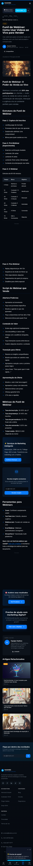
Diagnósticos (21, 801)
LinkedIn (16, 651)
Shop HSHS (4, 805)
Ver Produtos (15, 602)
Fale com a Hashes (14, 544)
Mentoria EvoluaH (6, 792)
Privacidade (4, 819)
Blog (10, 16)
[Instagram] (3, 783)
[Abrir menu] (30, 3)
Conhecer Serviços (11, 459)
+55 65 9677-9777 (8, 843)
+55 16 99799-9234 (8, 838)
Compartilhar (10, 51)
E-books (20, 797)
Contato (3, 815)
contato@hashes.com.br (10, 833)
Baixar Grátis (19, 10)
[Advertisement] (16, 243)
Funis (15, 16)
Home (6, 16)
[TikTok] (15, 783)
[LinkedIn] (11, 783)
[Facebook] (7, 783)
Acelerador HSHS (6, 797)
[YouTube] (19, 783)
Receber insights (16, 492)
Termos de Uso (5, 823)
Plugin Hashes (5, 801)
